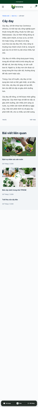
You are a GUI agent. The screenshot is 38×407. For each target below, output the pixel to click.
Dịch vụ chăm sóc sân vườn (12, 159)
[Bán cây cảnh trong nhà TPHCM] (19, 177)
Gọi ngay (7, 403)
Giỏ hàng (30, 403)
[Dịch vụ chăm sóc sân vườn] (19, 146)
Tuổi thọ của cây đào (10, 200)
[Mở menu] (3, 7)
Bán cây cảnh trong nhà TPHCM (14, 190)
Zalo (19, 403)
